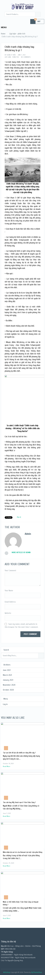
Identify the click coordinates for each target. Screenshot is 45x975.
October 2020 (8, 690)
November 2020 (9, 685)
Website (8, 613)
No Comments (26, 57)
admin (28, 533)
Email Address (10, 602)
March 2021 (7, 675)
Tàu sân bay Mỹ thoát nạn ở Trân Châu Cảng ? (19, 802)
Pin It (19, 517)
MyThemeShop (36, 972)
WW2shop (6, 972)
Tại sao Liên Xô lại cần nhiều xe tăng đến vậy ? (19, 753)
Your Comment (10, 570)
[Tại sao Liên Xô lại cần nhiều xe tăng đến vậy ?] (22, 736)
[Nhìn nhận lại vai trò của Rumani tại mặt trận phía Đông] (22, 835)
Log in (5, 704)
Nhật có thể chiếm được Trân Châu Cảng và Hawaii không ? (20, 903)
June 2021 (7, 670)
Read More (6, 766)
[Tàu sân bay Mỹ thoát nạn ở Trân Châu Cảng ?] (22, 785)
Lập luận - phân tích (12, 57)
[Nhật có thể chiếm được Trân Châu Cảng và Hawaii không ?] (22, 885)
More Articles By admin (21, 552)
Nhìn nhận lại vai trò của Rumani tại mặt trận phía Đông (22, 852)
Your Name (9, 590)
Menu (4, 27)
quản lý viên (11, 55)
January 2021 (8, 680)
